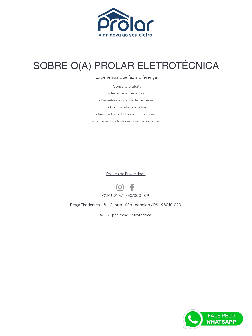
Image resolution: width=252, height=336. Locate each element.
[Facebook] (132, 187)
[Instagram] (120, 187)
